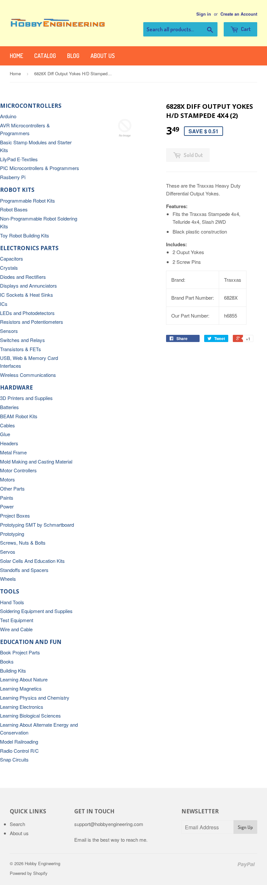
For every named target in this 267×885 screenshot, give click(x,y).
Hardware (16, 387)
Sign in (203, 14)
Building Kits (13, 670)
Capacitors (11, 258)
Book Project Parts (20, 652)
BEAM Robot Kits (18, 416)
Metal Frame (13, 452)
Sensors (9, 330)
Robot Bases (14, 209)
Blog (73, 55)
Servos (7, 551)
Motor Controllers (18, 470)
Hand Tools (12, 602)
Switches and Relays (22, 339)
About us (103, 55)
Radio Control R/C (19, 750)
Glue (5, 434)
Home (16, 55)
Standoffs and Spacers (24, 569)
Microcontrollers (31, 105)
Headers (9, 443)
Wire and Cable (16, 629)
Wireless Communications (28, 374)
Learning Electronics (21, 706)
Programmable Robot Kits (27, 200)
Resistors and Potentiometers (31, 321)
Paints (6, 497)
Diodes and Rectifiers (23, 276)
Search (17, 824)
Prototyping (12, 533)
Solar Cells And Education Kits (32, 560)
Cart (245, 28)
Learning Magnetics (21, 688)
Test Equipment (16, 620)
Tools (9, 591)
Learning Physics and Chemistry (34, 697)
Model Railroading (19, 741)
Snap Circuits (14, 759)
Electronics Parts (29, 248)
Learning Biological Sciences (30, 715)
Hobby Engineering (42, 863)
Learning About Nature (24, 679)
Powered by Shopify (29, 873)
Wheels (8, 578)
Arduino (8, 116)
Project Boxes (15, 515)
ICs (3, 303)
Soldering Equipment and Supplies (36, 610)
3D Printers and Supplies (26, 397)
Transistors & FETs (20, 349)
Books (7, 661)
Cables (7, 425)
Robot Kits (17, 189)
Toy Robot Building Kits (24, 235)
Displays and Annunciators (28, 285)
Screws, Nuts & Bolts (23, 542)
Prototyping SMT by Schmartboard (37, 524)
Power (7, 506)
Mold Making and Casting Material (36, 461)
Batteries (9, 407)
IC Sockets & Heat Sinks (26, 294)
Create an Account (238, 14)
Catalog (45, 55)
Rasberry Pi (12, 177)
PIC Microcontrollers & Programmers (39, 167)
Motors (7, 479)
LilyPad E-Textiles (19, 159)
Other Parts (12, 488)
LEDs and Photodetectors (27, 312)
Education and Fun (31, 642)
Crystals (9, 267)
